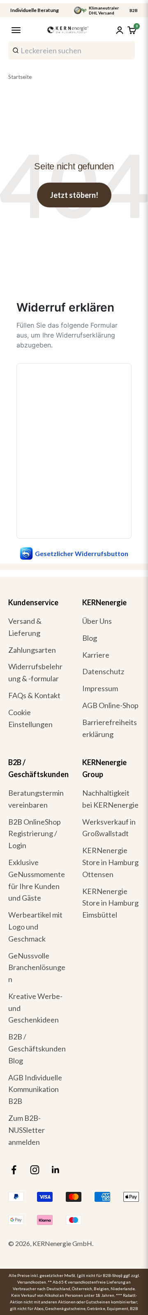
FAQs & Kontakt (34, 695)
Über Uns (97, 620)
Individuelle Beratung (34, 10)
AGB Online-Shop (110, 705)
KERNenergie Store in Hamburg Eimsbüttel (110, 903)
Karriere (95, 654)
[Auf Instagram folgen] (34, 1169)
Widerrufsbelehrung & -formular (35, 672)
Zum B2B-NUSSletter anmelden (26, 1129)
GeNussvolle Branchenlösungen (36, 967)
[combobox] (71, 50)
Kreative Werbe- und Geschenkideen (35, 1008)
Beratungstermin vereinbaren (36, 798)
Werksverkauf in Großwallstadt (109, 827)
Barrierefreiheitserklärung (109, 728)
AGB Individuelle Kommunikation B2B (35, 1089)
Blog (89, 637)
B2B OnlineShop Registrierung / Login (34, 833)
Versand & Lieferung (25, 626)
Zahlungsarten (32, 649)
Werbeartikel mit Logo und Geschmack (35, 926)
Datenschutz (103, 671)
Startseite (20, 77)
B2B (134, 10)
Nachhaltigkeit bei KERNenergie (110, 798)
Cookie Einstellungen (30, 718)
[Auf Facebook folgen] (13, 1169)
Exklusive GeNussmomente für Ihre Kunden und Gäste (36, 880)
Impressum (100, 688)
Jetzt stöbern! (74, 195)
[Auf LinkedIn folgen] (55, 1169)
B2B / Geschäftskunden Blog (37, 1048)
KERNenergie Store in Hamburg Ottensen (110, 862)
